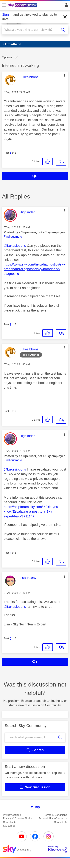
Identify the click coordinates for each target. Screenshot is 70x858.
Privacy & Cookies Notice (17, 818)
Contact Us (60, 822)
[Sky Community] (23, 5)
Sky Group (9, 825)
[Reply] (61, 162)
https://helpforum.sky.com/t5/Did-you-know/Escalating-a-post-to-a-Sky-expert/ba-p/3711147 (31, 511)
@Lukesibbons (15, 245)
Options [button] (7, 57)
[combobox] (32, 29)
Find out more (13, 236)
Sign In (65, 6)
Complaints (9, 822)
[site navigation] (4, 5)
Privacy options (12, 814)
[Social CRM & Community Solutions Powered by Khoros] (57, 849)
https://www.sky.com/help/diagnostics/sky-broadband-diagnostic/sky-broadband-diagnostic (35, 269)
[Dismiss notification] (65, 17)
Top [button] (37, 807)
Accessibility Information (53, 818)
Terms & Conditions (55, 814)
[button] (64, 75)
